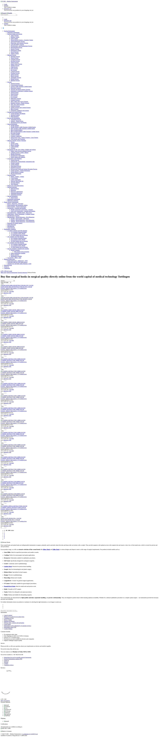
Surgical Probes (11, 175)
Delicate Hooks (15, 188)
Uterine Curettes (15, 163)
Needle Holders (15, 125)
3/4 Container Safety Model (18, 239)
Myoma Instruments (16, 173)
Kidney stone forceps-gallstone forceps (21, 151)
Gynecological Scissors (17, 85)
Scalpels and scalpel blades (14, 112)
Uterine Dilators (15, 164)
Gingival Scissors (15, 106)
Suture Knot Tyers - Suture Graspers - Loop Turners (24, 137)
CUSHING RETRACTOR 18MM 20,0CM (12, 458)
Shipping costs (7, 293)
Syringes (13, 148)
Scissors (9, 82)
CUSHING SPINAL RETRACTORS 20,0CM (13, 507)
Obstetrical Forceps (16, 167)
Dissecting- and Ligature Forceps (19, 43)
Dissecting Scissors (16, 88)
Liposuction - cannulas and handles (16, 208)
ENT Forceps (14, 68)
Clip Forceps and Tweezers (18, 139)
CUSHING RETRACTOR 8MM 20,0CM (12, 483)
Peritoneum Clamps (16, 50)
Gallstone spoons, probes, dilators (19, 152)
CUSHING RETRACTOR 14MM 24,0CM (12, 421)
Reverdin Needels (15, 133)
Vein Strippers (14, 184)
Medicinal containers (12, 200)
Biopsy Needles (15, 145)
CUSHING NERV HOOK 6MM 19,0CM (12, 336)
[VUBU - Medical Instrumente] (9, 1)
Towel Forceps (14, 52)
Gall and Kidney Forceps (17, 44)
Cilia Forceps (14, 67)
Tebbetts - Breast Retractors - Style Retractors (23, 221)
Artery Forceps (15, 35)
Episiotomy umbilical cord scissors (20, 110)
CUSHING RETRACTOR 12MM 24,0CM (12, 397)
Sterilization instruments (13, 199)
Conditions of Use (9, 618)
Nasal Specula (11, 227)
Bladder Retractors (15, 154)
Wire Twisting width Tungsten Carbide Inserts (23, 128)
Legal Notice (7, 624)
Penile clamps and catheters (18, 157)
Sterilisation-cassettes (16, 256)
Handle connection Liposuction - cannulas (22, 209)
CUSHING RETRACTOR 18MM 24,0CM (12, 471)
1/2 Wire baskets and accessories (19, 247)
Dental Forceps (15, 79)
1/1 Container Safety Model (18, 233)
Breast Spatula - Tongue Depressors (16, 206)
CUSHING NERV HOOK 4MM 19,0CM (12, 311)
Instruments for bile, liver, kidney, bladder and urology (21, 149)
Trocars (13, 142)
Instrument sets (8, 265)
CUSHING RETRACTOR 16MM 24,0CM (12, 446)
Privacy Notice (8, 619)
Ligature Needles (15, 134)
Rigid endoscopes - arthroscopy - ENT (17, 260)
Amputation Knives (16, 119)
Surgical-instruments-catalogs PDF (13, 659)
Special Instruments (12, 196)
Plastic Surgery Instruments (11, 202)
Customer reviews (9, 665)
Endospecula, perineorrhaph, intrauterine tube (23, 161)
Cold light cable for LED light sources (17, 262)
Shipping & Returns (9, 621)
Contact (6, 663)
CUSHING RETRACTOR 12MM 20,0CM (12, 385)
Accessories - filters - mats (14, 257)
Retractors (13, 190)
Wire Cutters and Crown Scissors (19, 101)
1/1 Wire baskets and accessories (19, 235)
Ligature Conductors (16, 136)
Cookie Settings (8, 628)
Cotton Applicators (16, 179)
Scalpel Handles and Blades (18, 113)
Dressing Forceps (15, 56)
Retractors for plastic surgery (14, 223)
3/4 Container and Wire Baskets (15, 236)
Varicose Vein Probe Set (17, 181)
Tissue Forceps (14, 58)
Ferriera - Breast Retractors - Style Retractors (22, 220)
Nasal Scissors (14, 94)
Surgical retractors (12, 187)
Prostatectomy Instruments (17, 155)
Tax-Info (11, 291)
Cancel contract (8, 615)
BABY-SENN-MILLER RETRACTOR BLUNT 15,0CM (16, 287)
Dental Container (15, 250)
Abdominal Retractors (16, 193)
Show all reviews (5, 700)
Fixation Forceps (15, 73)
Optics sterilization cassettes (18, 253)
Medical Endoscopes (9, 259)
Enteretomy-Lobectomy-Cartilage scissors (22, 91)
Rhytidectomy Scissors (13, 215)
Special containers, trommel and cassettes (18, 248)
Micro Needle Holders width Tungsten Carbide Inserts (25, 131)
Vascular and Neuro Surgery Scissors (20, 89)
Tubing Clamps (15, 53)
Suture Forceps (15, 74)
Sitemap (6, 662)
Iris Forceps (14, 70)
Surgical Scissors (15, 83)
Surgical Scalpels (15, 115)
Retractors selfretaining (17, 191)
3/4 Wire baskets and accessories (19, 241)
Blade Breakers (15, 116)
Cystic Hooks (14, 178)
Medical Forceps (11, 55)
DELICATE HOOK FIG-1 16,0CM (10, 520)
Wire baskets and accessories (21, 251)
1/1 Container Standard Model (19, 232)
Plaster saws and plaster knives (15, 185)
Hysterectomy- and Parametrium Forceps (21, 46)
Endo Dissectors (11, 224)
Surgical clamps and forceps (14, 34)
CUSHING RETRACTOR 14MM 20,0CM (12, 409)
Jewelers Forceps (15, 61)
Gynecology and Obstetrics (14, 158)
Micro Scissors (14, 109)
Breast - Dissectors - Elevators (15, 203)
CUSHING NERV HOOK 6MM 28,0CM (12, 348)
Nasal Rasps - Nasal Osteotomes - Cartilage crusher (20, 214)
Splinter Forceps (15, 65)
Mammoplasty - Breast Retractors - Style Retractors (20, 217)
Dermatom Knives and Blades (18, 122)
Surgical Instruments (9, 31)
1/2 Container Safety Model (18, 245)
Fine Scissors (14, 95)
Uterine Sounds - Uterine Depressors (20, 170)
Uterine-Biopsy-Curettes (17, 172)
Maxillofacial (10, 226)
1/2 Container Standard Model (19, 244)
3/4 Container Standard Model (19, 238)
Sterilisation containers (10, 229)
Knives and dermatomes (13, 118)
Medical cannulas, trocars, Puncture (16, 140)
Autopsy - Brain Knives (17, 121)
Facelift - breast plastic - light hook (20, 218)
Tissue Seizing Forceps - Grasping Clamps (22, 40)
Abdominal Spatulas (16, 194)
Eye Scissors (14, 97)
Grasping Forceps (15, 59)
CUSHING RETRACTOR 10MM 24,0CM (12, 372)
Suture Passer (14, 197)
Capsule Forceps (15, 71)
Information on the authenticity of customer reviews (17, 625)
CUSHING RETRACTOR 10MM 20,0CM (12, 360)
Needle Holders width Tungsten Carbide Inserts (23, 127)
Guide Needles (14, 146)
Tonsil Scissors (14, 92)
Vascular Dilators (15, 182)
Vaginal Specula (15, 160)
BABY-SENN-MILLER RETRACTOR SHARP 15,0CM (16, 299)
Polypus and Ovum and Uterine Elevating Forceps (24, 169)
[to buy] (5, 319)
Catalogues (7, 268)
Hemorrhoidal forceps (16, 47)
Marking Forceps (15, 80)
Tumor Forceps (15, 62)
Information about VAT (10, 627)
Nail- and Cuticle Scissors (17, 104)
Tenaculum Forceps (16, 166)
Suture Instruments (12, 124)
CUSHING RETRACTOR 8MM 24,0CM (12, 495)
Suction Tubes (14, 143)
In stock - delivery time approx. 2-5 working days (14, 288)
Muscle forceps (15, 76)
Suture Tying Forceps (16, 64)
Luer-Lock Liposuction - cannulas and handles (23, 211)
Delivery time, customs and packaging (14, 622)
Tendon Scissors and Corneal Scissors (21, 107)
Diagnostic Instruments (13, 32)
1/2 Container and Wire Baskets (15, 242)
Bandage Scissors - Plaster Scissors (20, 103)
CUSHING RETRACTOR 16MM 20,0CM (12, 434)
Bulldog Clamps (15, 37)
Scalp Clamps (14, 38)
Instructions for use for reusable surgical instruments (17, 657)
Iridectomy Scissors (16, 98)
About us (6, 266)
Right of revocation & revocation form (14, 616)
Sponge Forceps (15, 49)
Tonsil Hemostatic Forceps (18, 41)
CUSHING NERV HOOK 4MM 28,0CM (12, 323)
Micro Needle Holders (16, 130)
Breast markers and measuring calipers (17, 205)
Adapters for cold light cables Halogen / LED (19, 263)
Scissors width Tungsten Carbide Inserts (21, 86)
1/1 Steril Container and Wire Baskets (17, 230)
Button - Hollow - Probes (17, 176)
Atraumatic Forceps (16, 77)
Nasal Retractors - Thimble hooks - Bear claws (19, 212)
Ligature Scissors (15, 100)
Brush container (15, 254)
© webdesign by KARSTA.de (30, 734)
